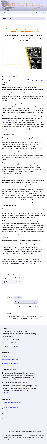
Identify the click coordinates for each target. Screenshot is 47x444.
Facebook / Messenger (11, 408)
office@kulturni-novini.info (12, 402)
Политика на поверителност (11, 363)
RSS (5, 418)
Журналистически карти (10, 346)
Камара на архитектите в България (25, 302)
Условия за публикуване (10, 360)
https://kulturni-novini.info (17, 380)
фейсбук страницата (35, 129)
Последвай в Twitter (10, 413)
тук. (37, 202)
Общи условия (6, 356)
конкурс (17, 297)
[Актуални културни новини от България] (24, 5)
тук (7, 129)
